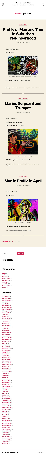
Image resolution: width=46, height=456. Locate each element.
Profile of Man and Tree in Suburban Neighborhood (23, 33)
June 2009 (5, 434)
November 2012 (6, 368)
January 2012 (6, 379)
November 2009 (6, 425)
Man (17, 88)
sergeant (32, 164)
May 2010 (5, 414)
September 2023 (6, 300)
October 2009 (6, 427)
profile (33, 88)
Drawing (4, 276)
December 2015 (6, 337)
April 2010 (5, 416)
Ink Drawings (5, 280)
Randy (19, 42)
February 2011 (6, 398)
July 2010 (5, 411)
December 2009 (6, 423)
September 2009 (6, 429)
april (11, 230)
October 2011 (5, 384)
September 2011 (6, 386)
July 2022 (5, 302)
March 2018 (5, 323)
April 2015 (5, 345)
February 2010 (6, 420)
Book (3, 273)
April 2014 (5, 355)
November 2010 (6, 404)
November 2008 (6, 438)
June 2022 (5, 303)
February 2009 (6, 436)
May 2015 (4, 343)
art (10, 88)
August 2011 (5, 388)
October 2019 (6, 312)
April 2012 (5, 377)
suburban (37, 88)
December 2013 (6, 361)
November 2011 (6, 382)
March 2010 (5, 418)
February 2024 (6, 298)
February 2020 (6, 311)
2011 (8, 88)
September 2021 (6, 309)
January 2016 (6, 336)
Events (4, 287)
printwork (29, 88)
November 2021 (6, 307)
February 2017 (6, 330)
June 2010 (5, 413)
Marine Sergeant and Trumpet (23, 105)
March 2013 (5, 366)
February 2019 (6, 318)
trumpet (36, 164)
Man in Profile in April (23, 181)
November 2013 (6, 363)
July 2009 (5, 432)
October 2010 (6, 405)
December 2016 (6, 332)
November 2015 (6, 339)
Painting (25, 98)
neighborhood (21, 88)
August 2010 (5, 409)
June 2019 (5, 314)
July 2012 (4, 373)
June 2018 (5, 321)
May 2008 (5, 443)
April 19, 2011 (28, 42)
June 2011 (5, 391)
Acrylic (20, 98)
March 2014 (5, 357)
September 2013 (6, 364)
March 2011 (5, 397)
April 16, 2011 (27, 112)
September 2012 (6, 371)
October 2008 (6, 439)
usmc (8, 165)
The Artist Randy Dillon (23, 3)
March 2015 (5, 346)
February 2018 (6, 325)
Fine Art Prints (23, 24)
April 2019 (5, 316)
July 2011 (4, 389)
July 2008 (5, 441)
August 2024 (5, 296)
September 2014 (6, 348)
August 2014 (5, 350)
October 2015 (6, 341)
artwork (13, 88)
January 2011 (5, 400)
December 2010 (6, 402)
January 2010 (6, 422)
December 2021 (6, 305)
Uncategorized (6, 285)
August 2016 (5, 334)
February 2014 (6, 359)
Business (4, 275)
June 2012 (5, 375)
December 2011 (6, 380)
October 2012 (5, 370)
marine (20, 164)
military (24, 164)
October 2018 (6, 320)
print (26, 88)
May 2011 (4, 393)
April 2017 (5, 328)
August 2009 (5, 431)
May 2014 (4, 354)
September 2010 (6, 407)
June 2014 (5, 352)
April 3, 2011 (27, 185)
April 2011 (5, 395)
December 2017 (6, 327)
